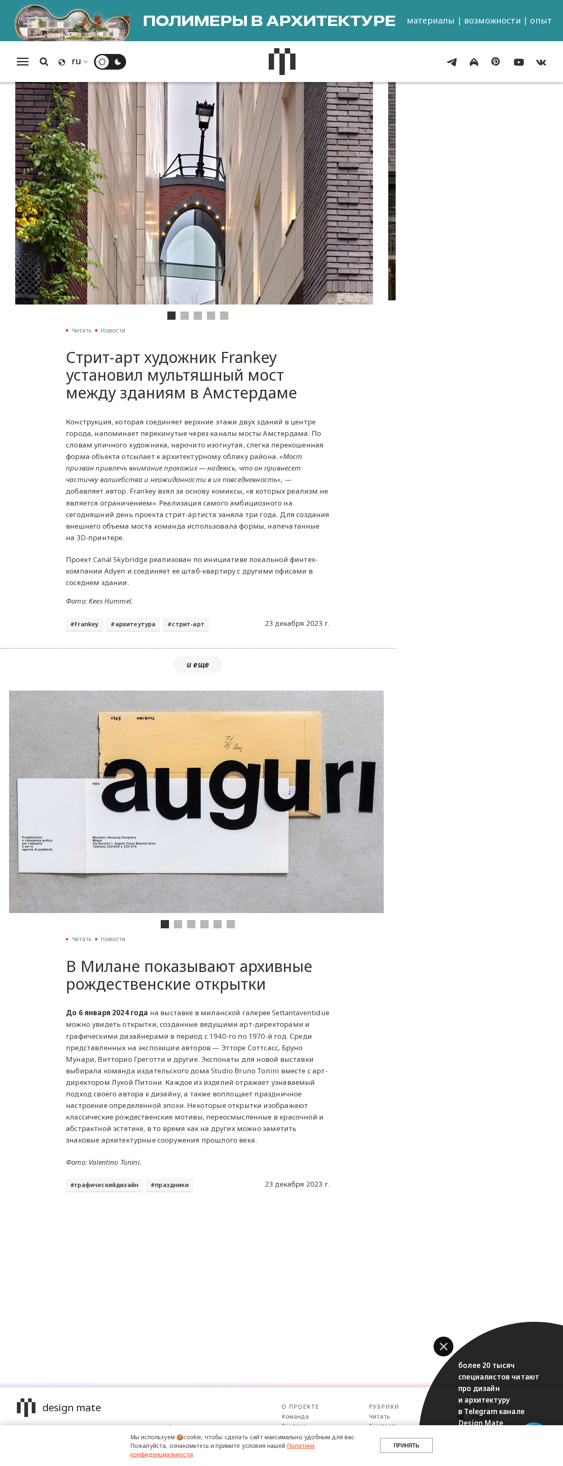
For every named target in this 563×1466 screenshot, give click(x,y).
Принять (406, 1446)
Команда (295, 1416)
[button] (443, 1346)
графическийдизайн (106, 1185)
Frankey (87, 624)
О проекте (300, 1406)
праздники (172, 1185)
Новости (113, 330)
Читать (82, 330)
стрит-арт (188, 624)
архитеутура (135, 624)
